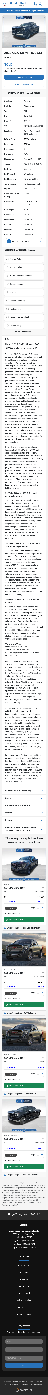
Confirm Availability (17, 920)
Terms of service (24, 1314)
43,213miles (39, 891)
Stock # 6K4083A (10, 970)
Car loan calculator (24, 1300)
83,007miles (39, 1061)
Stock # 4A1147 (9, 885)
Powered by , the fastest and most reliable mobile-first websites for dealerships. (24, 1383)
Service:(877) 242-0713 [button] (26, 1247)
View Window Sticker (21, 241)
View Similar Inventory (24, 84)
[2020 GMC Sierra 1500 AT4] (24, 949)
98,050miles (39, 976)
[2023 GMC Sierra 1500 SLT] (24, 1115)
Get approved (24, 1293)
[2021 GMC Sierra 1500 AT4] (24, 1034)
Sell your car (24, 1286)
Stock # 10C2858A (10, 1136)
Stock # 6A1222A (10, 1055)
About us (24, 1279)
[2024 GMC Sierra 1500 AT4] (24, 864)
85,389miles (39, 1142)
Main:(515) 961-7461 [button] (26, 1240)
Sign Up (24, 1365)
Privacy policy (24, 1307)
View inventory (24, 1265)
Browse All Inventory (24, 77)
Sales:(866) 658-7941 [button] (26, 1244)
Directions (24, 1272)
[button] (35, 4)
